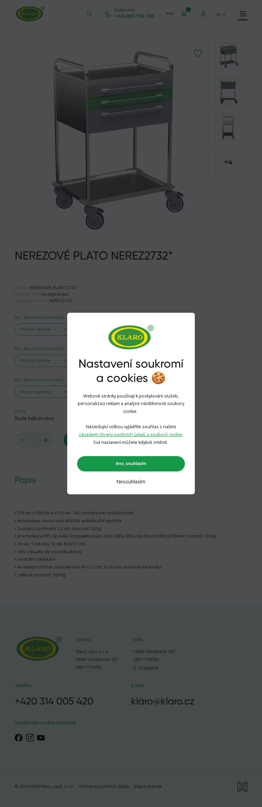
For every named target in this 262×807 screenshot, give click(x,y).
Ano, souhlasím (131, 463)
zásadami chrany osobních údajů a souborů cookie (130, 434)
